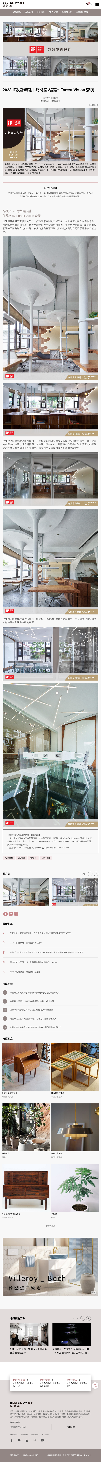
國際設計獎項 (82, 12)
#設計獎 (21, 858)
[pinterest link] (34, 1441)
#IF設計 (33, 858)
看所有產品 (50, 1226)
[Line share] (11, 914)
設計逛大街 (67, 12)
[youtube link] (42, 1441)
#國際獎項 (9, 858)
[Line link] (19, 1441)
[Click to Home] (13, 4)
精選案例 (17, 12)
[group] (29, 1337)
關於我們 (13, 1434)
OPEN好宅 (53, 12)
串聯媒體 (45, 1434)
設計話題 (41, 12)
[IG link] (27, 1441)
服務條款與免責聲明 (30, 1455)
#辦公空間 (46, 858)
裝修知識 (29, 12)
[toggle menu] (97, 4)
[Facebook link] (11, 1441)
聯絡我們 (35, 1434)
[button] (90, 874)
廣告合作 (24, 1434)
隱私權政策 (14, 1455)
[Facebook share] (5, 914)
